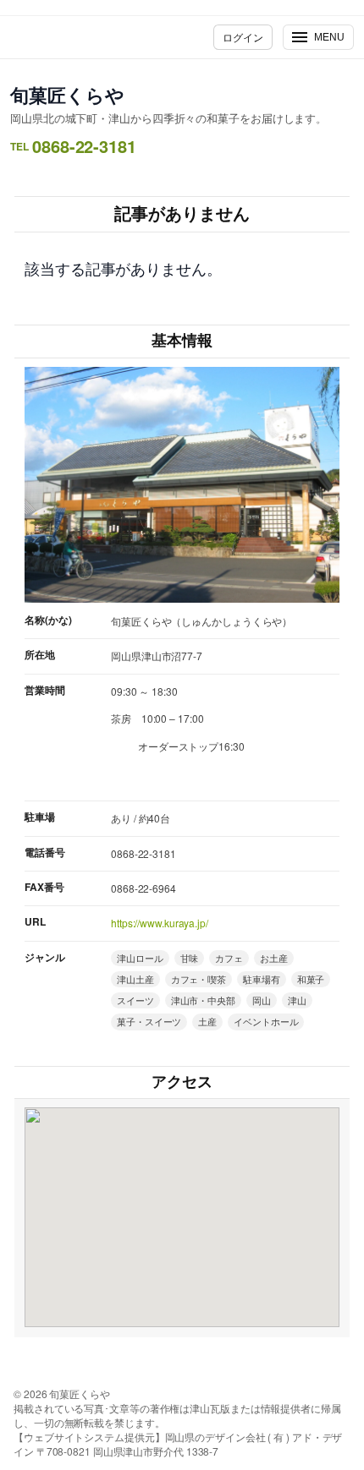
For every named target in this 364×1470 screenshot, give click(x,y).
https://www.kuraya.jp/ (159, 922)
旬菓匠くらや (67, 95)
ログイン (243, 37)
